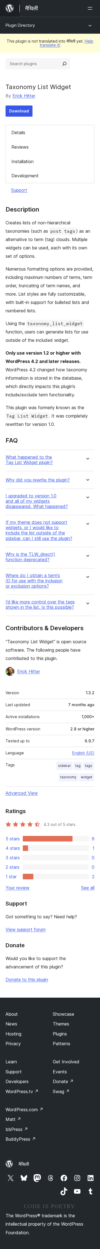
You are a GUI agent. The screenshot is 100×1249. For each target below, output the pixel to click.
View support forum (26, 929)
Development (25, 175)
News (11, 1024)
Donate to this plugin (27, 979)
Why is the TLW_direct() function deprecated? (30, 557)
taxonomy (68, 777)
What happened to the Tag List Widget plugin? (29, 460)
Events (60, 1071)
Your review (17, 887)
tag (78, 766)
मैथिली (24, 1164)
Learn (11, 1061)
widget (86, 777)
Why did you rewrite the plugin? (38, 480)
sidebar (64, 766)
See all (87, 887)
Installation (22, 161)
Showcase (63, 1014)
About (12, 1014)
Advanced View (22, 793)
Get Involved (66, 1061)
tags (88, 766)
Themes (61, 1024)
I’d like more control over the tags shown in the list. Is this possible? (40, 604)
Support (19, 190)
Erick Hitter (23, 96)
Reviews (20, 147)
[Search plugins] (64, 63)
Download (19, 111)
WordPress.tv (22, 1091)
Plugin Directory (20, 25)
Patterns (61, 1043)
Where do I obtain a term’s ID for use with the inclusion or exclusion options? (34, 581)
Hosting (13, 1034)
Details (18, 132)
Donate (63, 1081)
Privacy (13, 1043)
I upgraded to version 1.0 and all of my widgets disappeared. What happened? (37, 501)
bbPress (17, 1129)
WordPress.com (24, 1109)
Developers (17, 1081)
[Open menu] (91, 8)
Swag (61, 1091)
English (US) (83, 752)
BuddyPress (21, 1139)
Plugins (60, 1034)
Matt (13, 1119)
